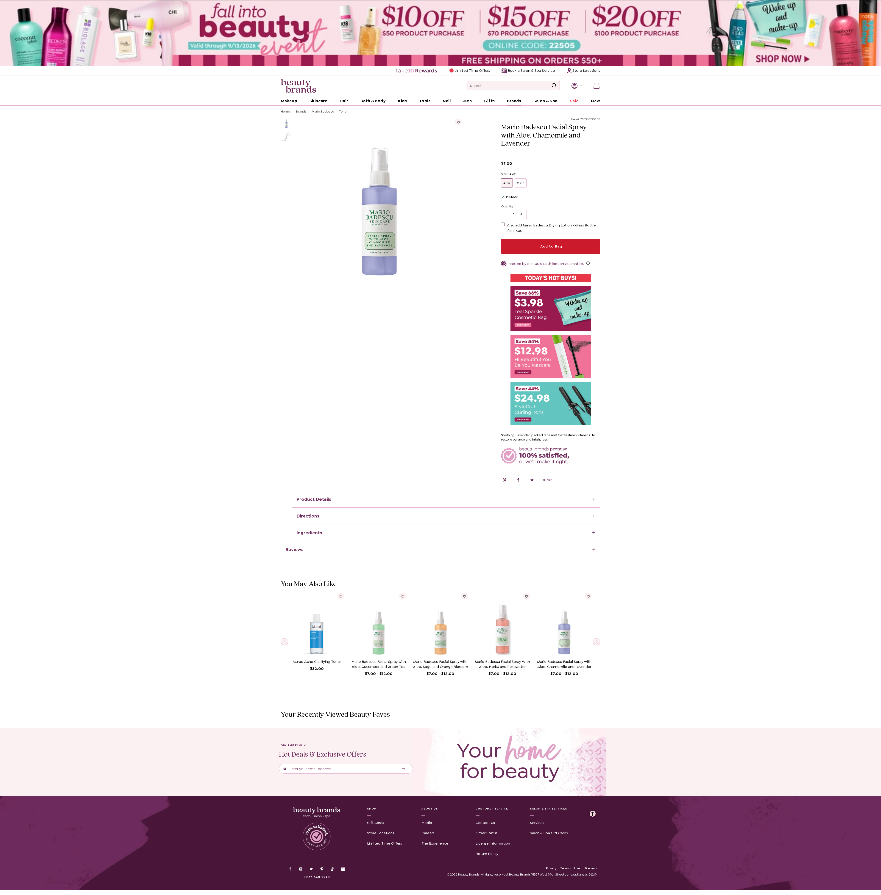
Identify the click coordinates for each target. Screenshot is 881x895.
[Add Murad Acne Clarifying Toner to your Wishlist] (340, 596)
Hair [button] (344, 101)
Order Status (486, 833)
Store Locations (380, 833)
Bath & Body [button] (373, 101)
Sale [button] (574, 101)
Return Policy (487, 853)
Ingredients (309, 533)
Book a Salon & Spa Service (531, 70)
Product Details (313, 499)
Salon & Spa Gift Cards (549, 833)
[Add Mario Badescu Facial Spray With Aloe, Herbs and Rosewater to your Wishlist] (526, 596)
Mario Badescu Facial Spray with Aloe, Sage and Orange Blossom (440, 664)
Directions (307, 516)
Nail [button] (447, 101)
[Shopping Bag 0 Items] (596, 85)
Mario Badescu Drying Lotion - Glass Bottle (559, 225)
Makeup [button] (289, 101)
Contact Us (485, 822)
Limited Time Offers (472, 70)
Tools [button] (425, 101)
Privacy (551, 868)
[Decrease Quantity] (523, 214)
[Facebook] (290, 869)
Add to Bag (550, 246)
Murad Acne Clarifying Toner (317, 661)
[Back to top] (593, 812)
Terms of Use (570, 868)
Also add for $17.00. (551, 228)
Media (426, 822)
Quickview (317, 650)
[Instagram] (301, 869)
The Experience (434, 843)
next (596, 641)
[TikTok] (332, 869)
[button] (576, 85)
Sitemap (590, 868)
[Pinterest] (322, 869)
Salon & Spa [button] (545, 101)
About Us (429, 808)
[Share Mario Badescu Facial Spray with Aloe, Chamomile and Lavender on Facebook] (518, 480)
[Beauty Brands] (298, 86)
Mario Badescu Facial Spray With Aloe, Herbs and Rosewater (502, 664)
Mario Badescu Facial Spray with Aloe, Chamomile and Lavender (564, 664)
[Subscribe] (404, 768)
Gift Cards (375, 822)
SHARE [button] (547, 480)
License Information (493, 843)
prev (284, 641)
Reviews (294, 549)
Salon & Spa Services (548, 808)
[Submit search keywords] (554, 85)
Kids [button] (402, 101)
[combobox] (514, 85)
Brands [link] (514, 101)
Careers (428, 833)
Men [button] (467, 101)
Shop (371, 808)
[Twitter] (311, 869)
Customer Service (492, 808)
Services (537, 822)
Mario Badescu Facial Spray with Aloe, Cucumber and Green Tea (378, 664)
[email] (343, 869)
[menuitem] (417, 70)
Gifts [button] (489, 101)
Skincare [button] (318, 101)
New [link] (595, 101)
